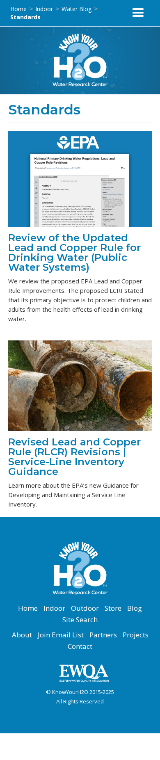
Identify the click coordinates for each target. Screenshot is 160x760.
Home (18, 9)
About (22, 635)
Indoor (44, 9)
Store (113, 608)
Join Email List (61, 635)
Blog (134, 608)
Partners (103, 635)
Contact (80, 646)
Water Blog (76, 9)
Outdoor (85, 608)
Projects (136, 635)
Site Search (80, 620)
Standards (25, 17)
